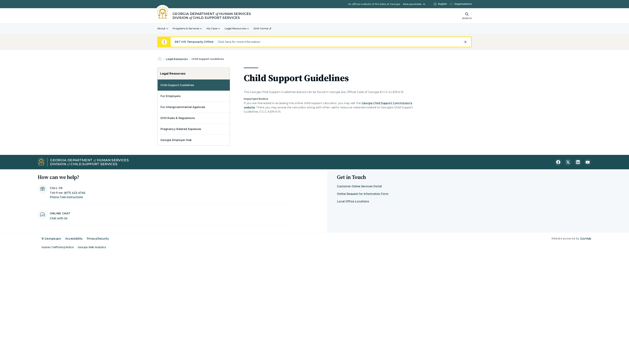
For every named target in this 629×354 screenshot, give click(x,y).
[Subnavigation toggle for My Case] (221, 28)
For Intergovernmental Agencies (182, 107)
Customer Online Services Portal (359, 186)
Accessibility (74, 238)
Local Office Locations (353, 201)
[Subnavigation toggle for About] (169, 28)
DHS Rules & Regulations (177, 118)
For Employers (170, 96)
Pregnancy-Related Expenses (180, 129)
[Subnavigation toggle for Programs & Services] (203, 28)
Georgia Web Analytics (92, 247)
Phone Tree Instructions (66, 197)
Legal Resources (176, 58)
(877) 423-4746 (74, 192)
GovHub (585, 238)
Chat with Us (58, 218)
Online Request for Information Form (363, 193)
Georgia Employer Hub (176, 140)
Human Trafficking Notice (58, 247)
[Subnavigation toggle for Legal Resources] (250, 28)
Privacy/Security (98, 238)
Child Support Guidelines (177, 85)
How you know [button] (412, 4)
